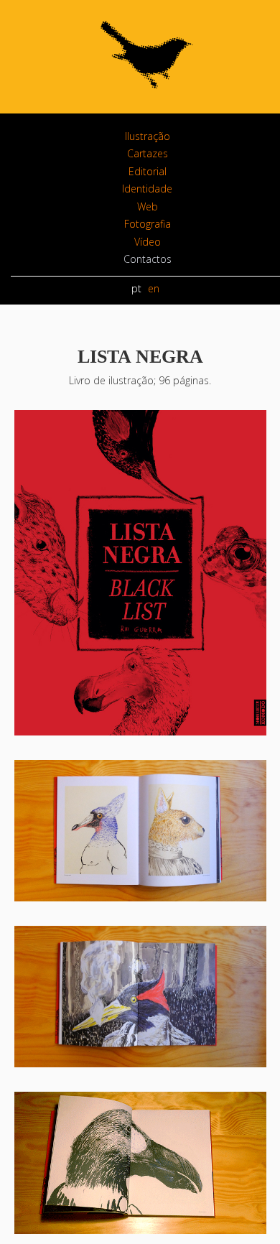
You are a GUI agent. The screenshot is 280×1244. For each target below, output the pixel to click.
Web (147, 206)
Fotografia (147, 224)
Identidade (147, 188)
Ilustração (147, 136)
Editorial (148, 171)
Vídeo (147, 242)
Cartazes (147, 153)
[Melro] (147, 96)
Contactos (147, 259)
